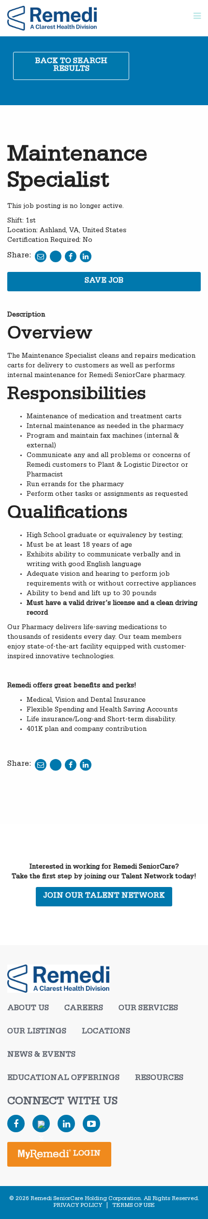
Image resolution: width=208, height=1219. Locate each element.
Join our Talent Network (104, 897)
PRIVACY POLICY (77, 1206)
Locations (106, 1032)
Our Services (148, 1009)
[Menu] (197, 18)
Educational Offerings (63, 1079)
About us (28, 1009)
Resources (159, 1079)
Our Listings (36, 1032)
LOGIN (86, 1154)
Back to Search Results (71, 66)
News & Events (41, 1056)
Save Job (104, 281)
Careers (83, 1009)
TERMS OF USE (133, 1206)
